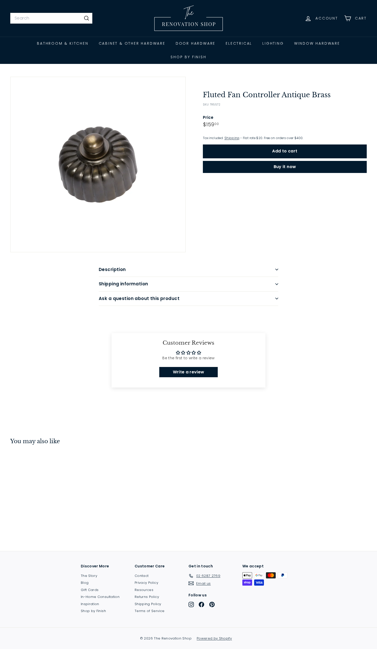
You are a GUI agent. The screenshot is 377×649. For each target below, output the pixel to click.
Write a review (188, 372)
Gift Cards (90, 589)
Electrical (239, 43)
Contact (141, 575)
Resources (144, 589)
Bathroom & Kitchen (62, 43)
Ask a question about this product (139, 298)
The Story (89, 575)
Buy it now (285, 167)
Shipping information (123, 284)
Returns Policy (147, 596)
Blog (84, 582)
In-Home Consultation (100, 596)
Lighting (273, 43)
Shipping (232, 138)
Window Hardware (317, 43)
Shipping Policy (148, 604)
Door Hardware (195, 43)
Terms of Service (150, 610)
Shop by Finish (188, 57)
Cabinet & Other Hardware (132, 43)
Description (112, 269)
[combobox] (51, 18)
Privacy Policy (146, 582)
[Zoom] (98, 164)
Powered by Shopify (214, 638)
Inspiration (90, 604)
